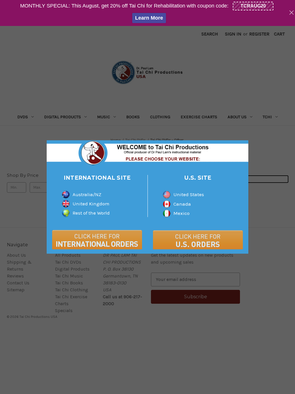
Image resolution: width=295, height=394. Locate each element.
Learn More (149, 18)
